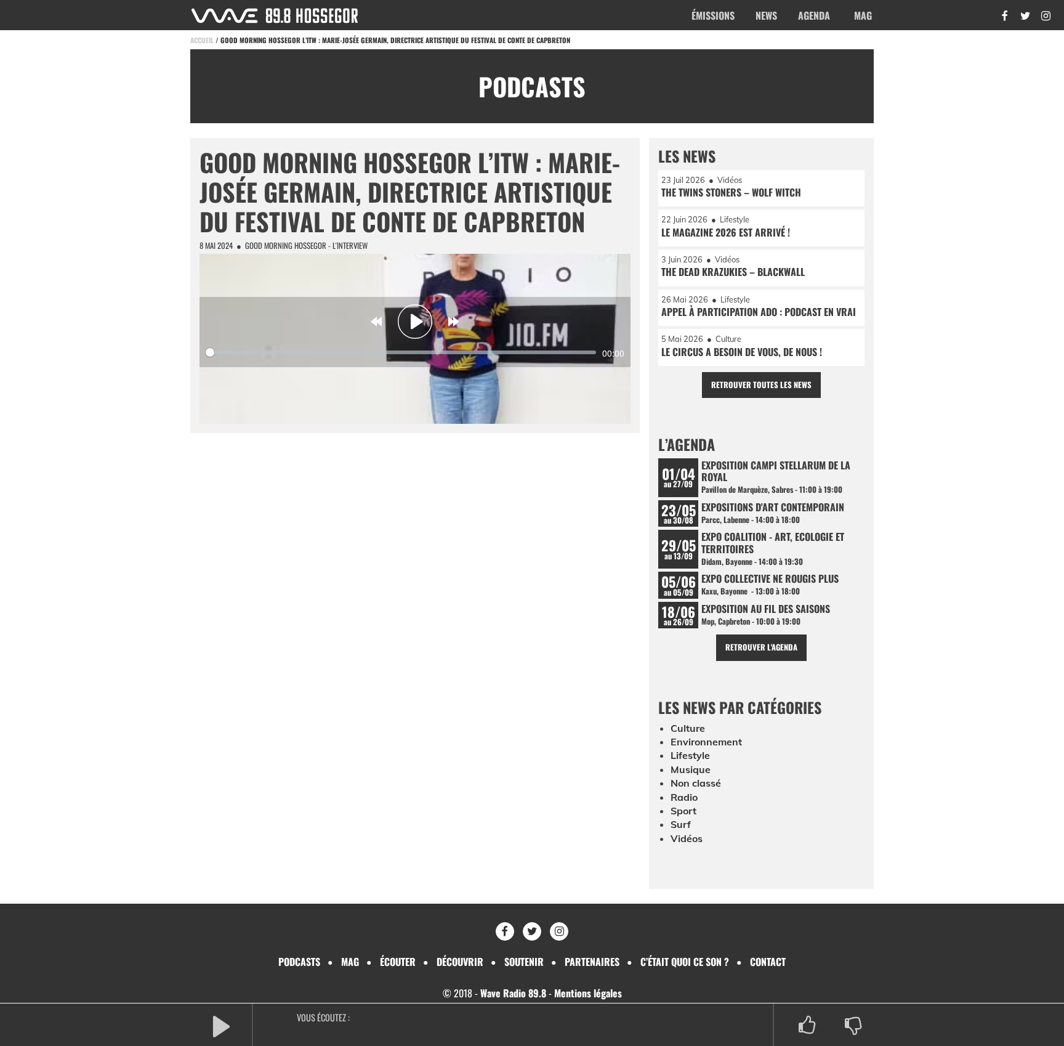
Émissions (713, 15)
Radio (684, 797)
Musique (691, 769)
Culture (688, 728)
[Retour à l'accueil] (274, 15)
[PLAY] (221, 1025)
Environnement (706, 742)
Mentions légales (588, 993)
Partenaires (592, 961)
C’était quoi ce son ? (684, 961)
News (766, 15)
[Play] (415, 321)
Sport (683, 811)
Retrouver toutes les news (761, 385)
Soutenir (524, 961)
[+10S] (453, 321)
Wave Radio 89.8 (513, 993)
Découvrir (460, 961)
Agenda (814, 15)
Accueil (202, 40)
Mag (863, 15)
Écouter (398, 961)
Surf (681, 824)
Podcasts (299, 961)
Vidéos (687, 838)
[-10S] (376, 321)
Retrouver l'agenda (761, 647)
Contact (768, 961)
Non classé (696, 783)
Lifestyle (690, 755)
